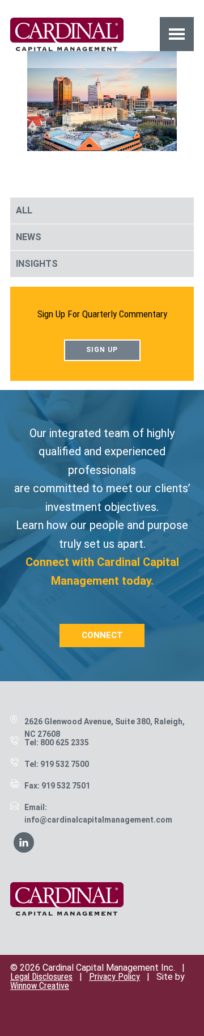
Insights (37, 263)
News (28, 237)
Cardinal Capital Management (67, 34)
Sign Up (102, 350)
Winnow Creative (39, 985)
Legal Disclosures (41, 976)
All (24, 210)
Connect (102, 635)
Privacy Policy (114, 976)
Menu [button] (177, 33)
